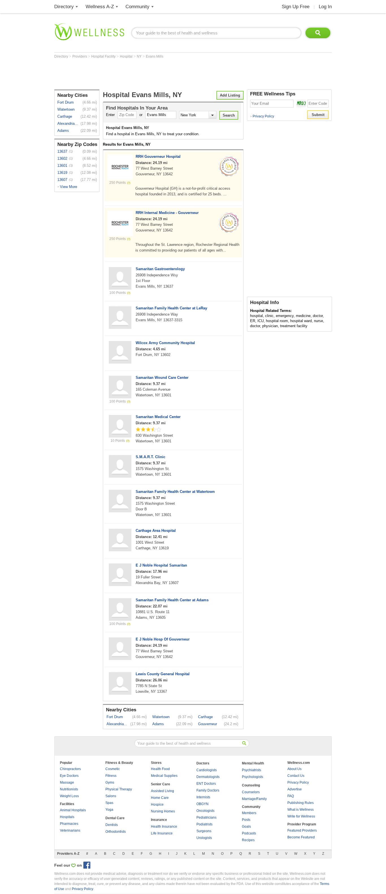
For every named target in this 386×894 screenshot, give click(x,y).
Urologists (204, 838)
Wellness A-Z (100, 6)
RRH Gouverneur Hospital (158, 156)
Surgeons (203, 831)
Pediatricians (206, 817)
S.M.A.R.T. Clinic (150, 457)
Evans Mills (154, 56)
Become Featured (301, 837)
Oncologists (205, 811)
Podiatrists (204, 824)
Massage (67, 782)
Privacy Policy (262, 116)
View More (68, 187)
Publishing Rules (300, 803)
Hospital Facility (103, 56)
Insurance (159, 820)
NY (139, 56)
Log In (325, 6)
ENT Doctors (206, 784)
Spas (109, 803)
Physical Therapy (118, 789)
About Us (294, 769)
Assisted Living (162, 791)
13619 (62, 173)
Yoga (109, 810)
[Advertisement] (157, 74)
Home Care (160, 798)
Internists (203, 797)
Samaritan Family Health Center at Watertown (175, 491)
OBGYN (202, 804)
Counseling (251, 785)
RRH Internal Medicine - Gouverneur (167, 213)
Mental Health (253, 763)
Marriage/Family (254, 799)
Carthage (64, 116)
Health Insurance (164, 827)
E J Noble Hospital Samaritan (161, 565)
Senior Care (160, 784)
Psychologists (252, 777)
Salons (110, 796)
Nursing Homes (163, 811)
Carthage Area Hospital (156, 530)
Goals (246, 827)
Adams (63, 130)
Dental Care (115, 818)
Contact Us (295, 776)
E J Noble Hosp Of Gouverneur (163, 639)
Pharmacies (69, 824)
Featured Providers (302, 830)
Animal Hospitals (73, 810)
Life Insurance (162, 833)
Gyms (109, 782)
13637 (62, 151)
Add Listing (230, 95)
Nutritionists (69, 789)
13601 (62, 165)
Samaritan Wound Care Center (162, 377)
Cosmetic (112, 769)
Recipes (248, 840)
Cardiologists (206, 770)
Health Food (160, 769)
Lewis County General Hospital (163, 674)
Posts (246, 820)
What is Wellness (300, 810)
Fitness (110, 776)
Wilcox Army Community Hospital (165, 343)
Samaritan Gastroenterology (160, 269)
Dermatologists (208, 777)
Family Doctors (207, 790)
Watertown (66, 109)
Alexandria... (67, 123)
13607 (62, 180)
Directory (64, 6)
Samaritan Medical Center (158, 417)
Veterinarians (70, 830)
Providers (80, 56)
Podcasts (249, 833)
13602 (62, 158)
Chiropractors (70, 769)
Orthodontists (115, 832)
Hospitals (67, 817)
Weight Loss (69, 796)
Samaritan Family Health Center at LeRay (171, 308)
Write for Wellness (301, 816)
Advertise (294, 789)
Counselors (251, 792)
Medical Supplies (164, 776)
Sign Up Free (295, 6)
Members (249, 813)
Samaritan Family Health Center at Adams (172, 600)
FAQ (290, 796)
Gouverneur (207, 724)
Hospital (126, 56)
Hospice (157, 804)
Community (137, 6)
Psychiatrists (251, 770)
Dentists (111, 825)
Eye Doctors (69, 776)
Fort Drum (65, 102)
